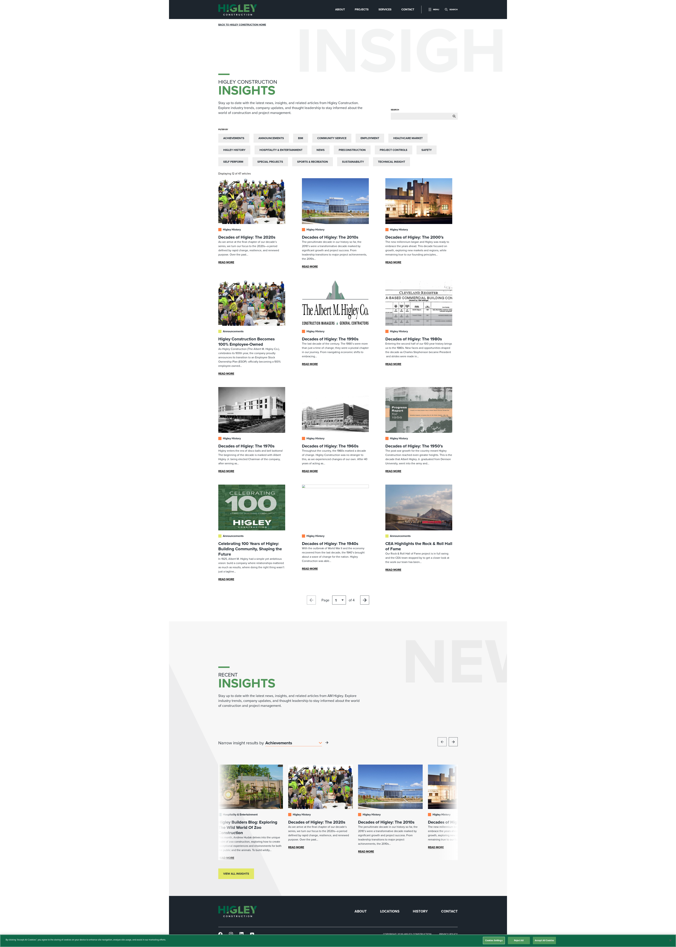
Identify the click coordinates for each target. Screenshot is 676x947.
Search (395, 109)
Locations (389, 911)
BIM (300, 138)
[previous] (442, 741)
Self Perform (233, 162)
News (321, 150)
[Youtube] (252, 934)
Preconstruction (352, 150)
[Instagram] (231, 934)
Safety (426, 150)
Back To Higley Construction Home (242, 25)
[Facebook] (220, 934)
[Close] (670, 940)
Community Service (331, 138)
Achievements (233, 138)
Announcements (271, 138)
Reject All (519, 940)
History (420, 911)
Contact (449, 911)
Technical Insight (391, 162)
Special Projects (270, 162)
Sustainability (353, 162)
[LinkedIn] (241, 934)
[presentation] (237, 9)
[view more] (327, 742)
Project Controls (393, 150)
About (361, 911)
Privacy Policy (448, 934)
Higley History (234, 150)
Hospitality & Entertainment (280, 150)
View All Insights (236, 874)
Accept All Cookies (544, 940)
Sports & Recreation (312, 162)
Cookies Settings (494, 940)
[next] (453, 741)
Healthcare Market (408, 138)
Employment (370, 138)
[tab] (340, 9)
